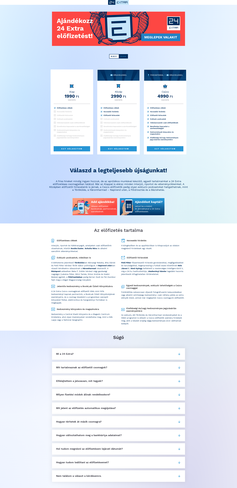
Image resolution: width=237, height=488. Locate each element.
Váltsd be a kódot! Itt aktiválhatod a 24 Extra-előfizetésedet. (148, 209)
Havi (114, 56)
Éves (123, 56)
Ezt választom (71, 149)
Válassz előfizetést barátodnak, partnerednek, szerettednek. (104, 209)
